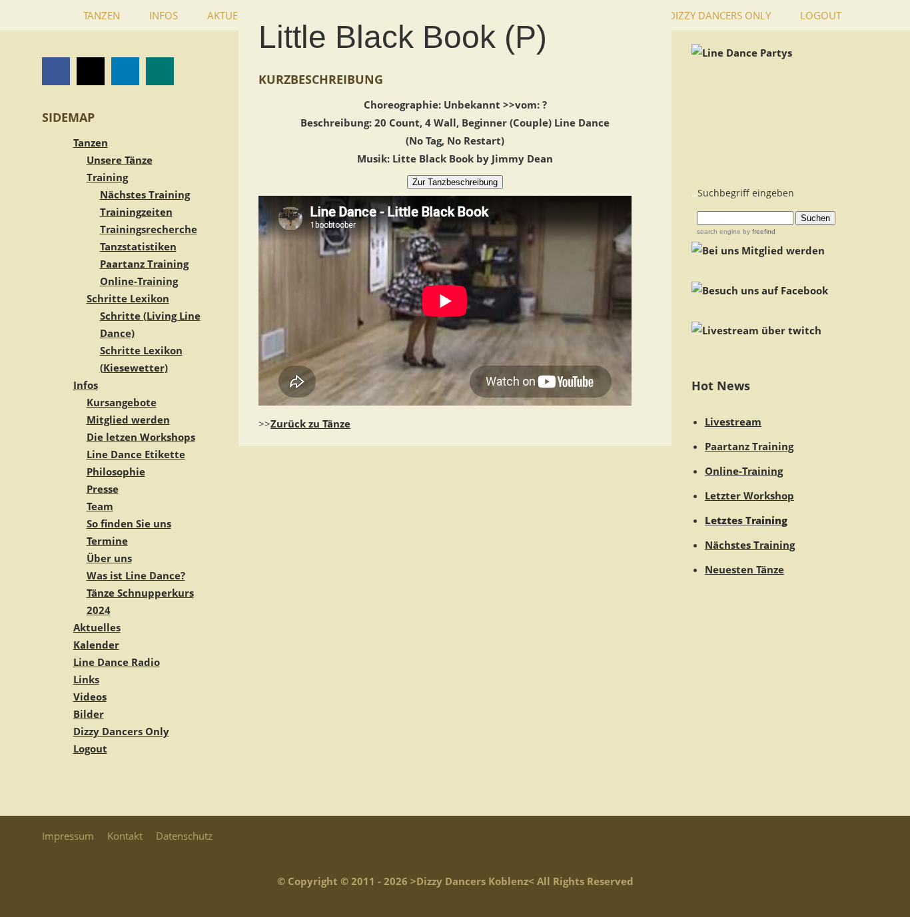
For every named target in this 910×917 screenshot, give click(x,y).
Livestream (733, 421)
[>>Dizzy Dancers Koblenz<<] (55, 15)
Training (107, 177)
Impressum (68, 835)
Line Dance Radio (116, 662)
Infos (85, 385)
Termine (107, 540)
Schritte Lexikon (128, 298)
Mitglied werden (128, 419)
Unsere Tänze (120, 159)
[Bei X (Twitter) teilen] (91, 71)
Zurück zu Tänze (310, 423)
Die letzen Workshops (141, 437)
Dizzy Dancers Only (121, 731)
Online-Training (139, 281)
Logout (90, 748)
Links (86, 679)
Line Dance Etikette (136, 454)
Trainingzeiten (136, 211)
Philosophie (116, 471)
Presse (103, 488)
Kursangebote (122, 402)
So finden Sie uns (129, 523)
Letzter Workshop (749, 495)
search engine (719, 231)
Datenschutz (184, 835)
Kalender (96, 644)
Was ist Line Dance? (136, 575)
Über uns (109, 558)
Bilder (88, 714)
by (758, 231)
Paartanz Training (144, 263)
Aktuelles (97, 627)
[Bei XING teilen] (160, 71)
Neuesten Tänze (744, 569)
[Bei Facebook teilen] (56, 71)
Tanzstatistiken (138, 246)
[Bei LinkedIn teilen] (125, 71)
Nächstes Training (145, 194)
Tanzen (90, 142)
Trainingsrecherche (148, 229)
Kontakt (125, 835)
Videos (90, 696)
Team (100, 506)
